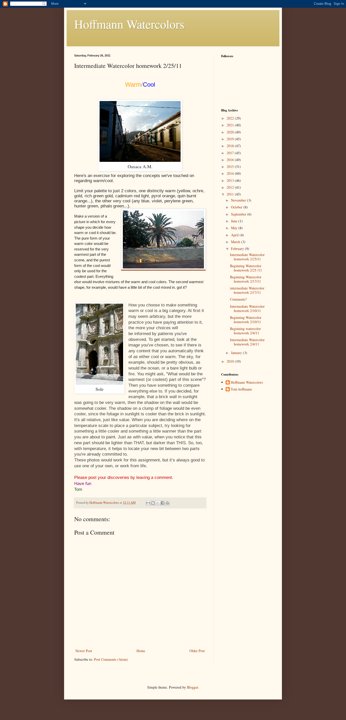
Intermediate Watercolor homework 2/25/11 (247, 256)
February (238, 248)
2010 (231, 361)
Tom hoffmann (241, 389)
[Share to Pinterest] (167, 502)
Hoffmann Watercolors (129, 24)
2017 (231, 152)
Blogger (192, 687)
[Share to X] (157, 502)
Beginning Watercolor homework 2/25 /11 (246, 268)
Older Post (197, 650)
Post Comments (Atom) (111, 659)
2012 (231, 187)
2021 (231, 125)
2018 (231, 145)
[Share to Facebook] (162, 502)
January (237, 352)
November (239, 200)
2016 (231, 159)
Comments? (238, 299)
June (234, 221)
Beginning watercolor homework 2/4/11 (245, 330)
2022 (231, 118)
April (235, 234)
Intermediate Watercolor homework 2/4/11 (247, 341)
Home (141, 650)
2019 (231, 139)
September (239, 214)
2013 (231, 180)
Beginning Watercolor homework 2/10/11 (245, 319)
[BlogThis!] (153, 502)
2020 (231, 132)
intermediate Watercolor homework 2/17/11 (247, 290)
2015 (231, 166)
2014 (231, 173)
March (236, 241)
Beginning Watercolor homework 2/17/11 (245, 279)
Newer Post (83, 650)
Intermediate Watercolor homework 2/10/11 (247, 308)
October (237, 207)
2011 (231, 194)
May (234, 227)
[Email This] (148, 502)
